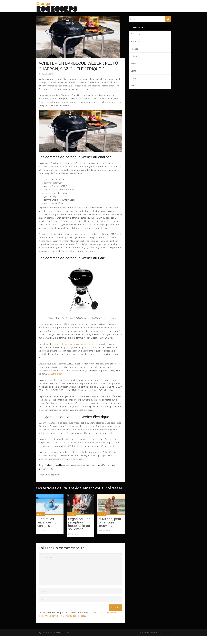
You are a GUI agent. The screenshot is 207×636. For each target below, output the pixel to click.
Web (133, 85)
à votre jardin (55, 373)
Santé (133, 70)
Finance (134, 48)
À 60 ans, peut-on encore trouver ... (110, 522)
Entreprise (135, 41)
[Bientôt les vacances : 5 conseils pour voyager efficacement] (50, 504)
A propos (142, 632)
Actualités (135, 34)
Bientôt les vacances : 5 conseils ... (46, 522)
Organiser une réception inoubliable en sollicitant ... (79, 524)
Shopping (135, 78)
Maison (134, 63)
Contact (167, 632)
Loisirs (40, 514)
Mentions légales (155, 632)
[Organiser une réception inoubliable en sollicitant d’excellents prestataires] (80, 504)
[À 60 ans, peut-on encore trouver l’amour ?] (111, 504)
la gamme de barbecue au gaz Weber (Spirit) (73, 344)
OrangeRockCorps (44, 632)
